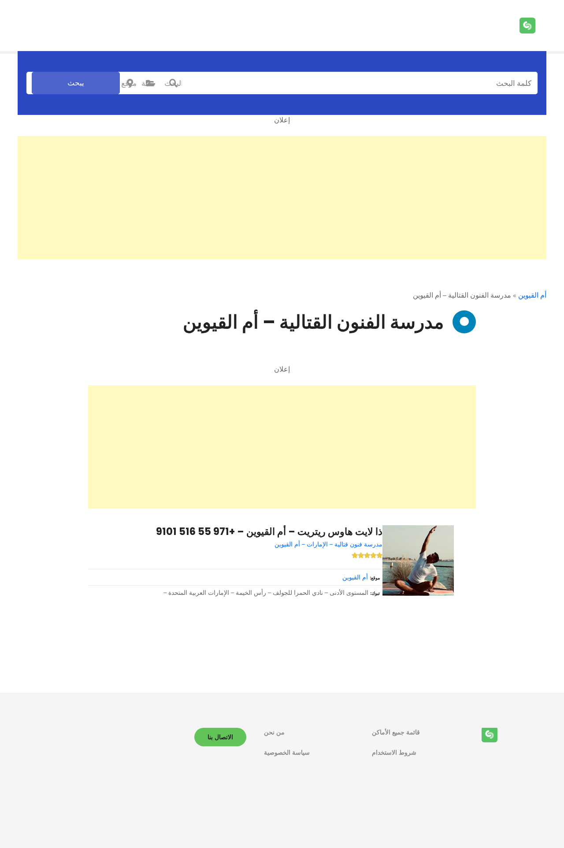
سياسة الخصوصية (287, 752)
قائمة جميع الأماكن (396, 732)
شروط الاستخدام (394, 752)
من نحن (274, 732)
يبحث (75, 82)
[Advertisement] (282, 197)
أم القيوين (532, 295)
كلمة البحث (173, 83)
